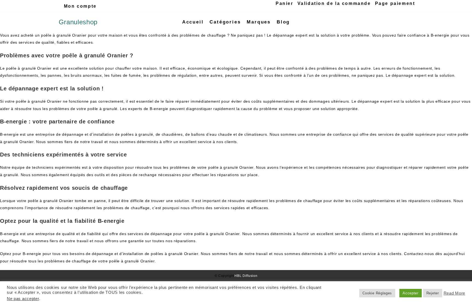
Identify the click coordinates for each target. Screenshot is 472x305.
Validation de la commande (334, 3)
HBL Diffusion (245, 276)
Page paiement (395, 3)
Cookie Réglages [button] (377, 293)
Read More (454, 293)
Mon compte (80, 6)
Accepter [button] (410, 293)
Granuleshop (78, 22)
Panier (284, 3)
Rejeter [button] (432, 293)
